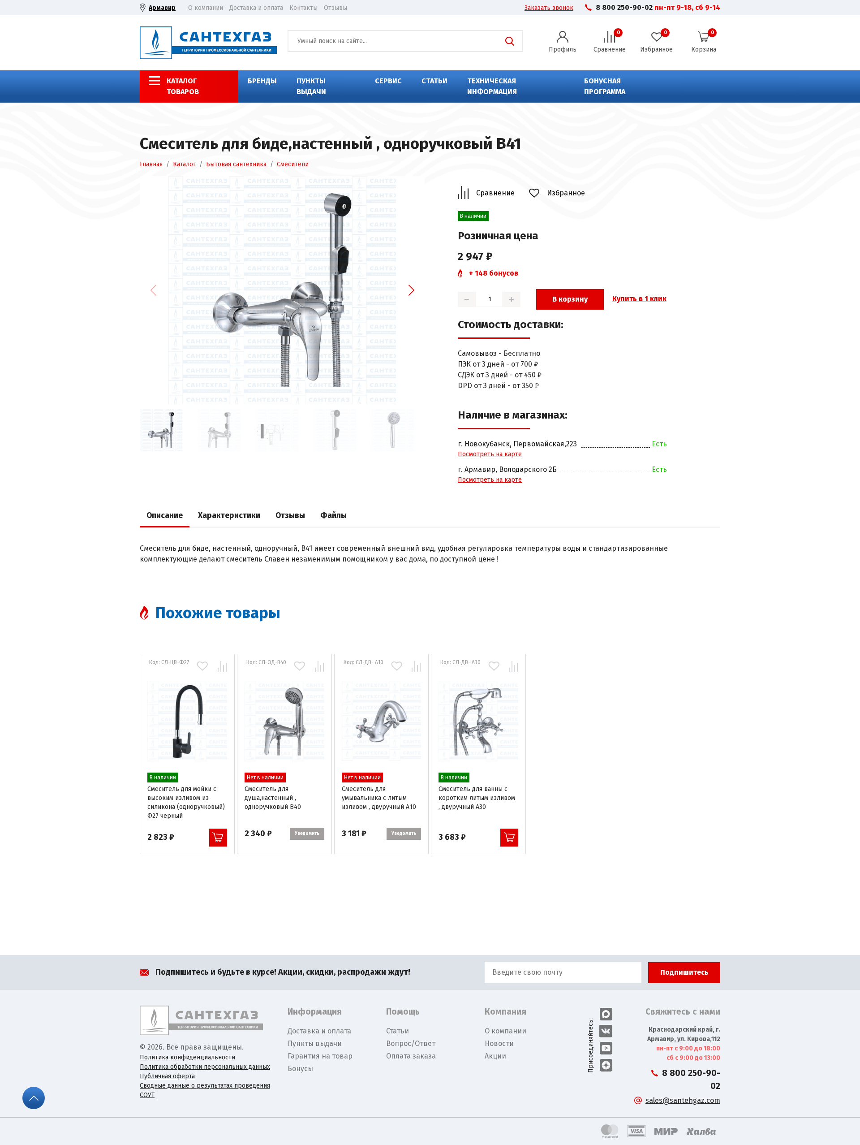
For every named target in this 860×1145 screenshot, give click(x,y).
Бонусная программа (604, 86)
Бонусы (300, 1068)
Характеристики (229, 515)
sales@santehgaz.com (682, 1100)
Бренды (262, 81)
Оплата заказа (411, 1056)
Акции (495, 1056)
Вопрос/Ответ (410, 1043)
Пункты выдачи (311, 86)
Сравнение (495, 193)
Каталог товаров (183, 86)
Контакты (303, 8)
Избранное (566, 193)
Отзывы (335, 8)
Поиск (510, 41)
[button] (411, 290)
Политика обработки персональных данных (205, 1067)
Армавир (162, 8)
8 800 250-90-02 (624, 7)
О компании (205, 8)
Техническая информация (492, 86)
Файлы (333, 515)
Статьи (434, 81)
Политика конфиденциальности (187, 1057)
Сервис (388, 81)
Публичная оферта (167, 1076)
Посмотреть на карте (490, 454)
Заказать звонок (549, 8)
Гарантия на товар (320, 1056)
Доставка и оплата (256, 8)
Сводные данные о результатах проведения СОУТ (205, 1090)
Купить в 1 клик (639, 298)
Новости (499, 1043)
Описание (164, 515)
